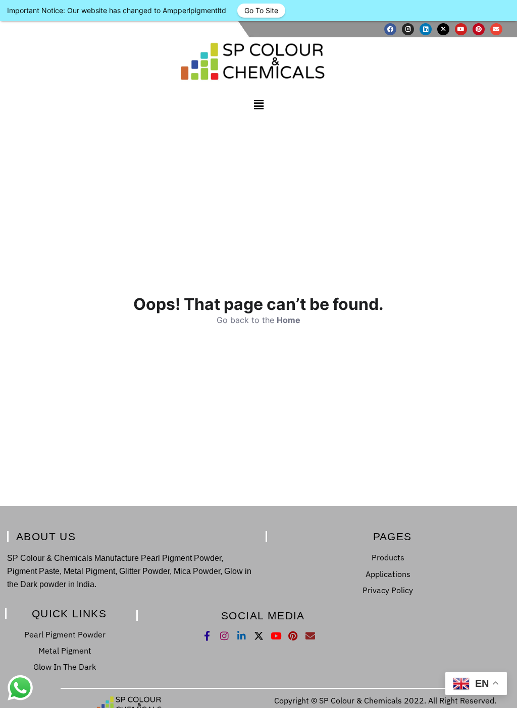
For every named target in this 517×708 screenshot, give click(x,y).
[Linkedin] (426, 29)
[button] (258, 104)
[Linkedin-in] (241, 635)
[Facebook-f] (207, 635)
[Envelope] (496, 29)
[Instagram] (408, 29)
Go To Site (261, 10)
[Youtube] (461, 29)
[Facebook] (390, 29)
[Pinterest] (479, 29)
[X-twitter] (443, 29)
